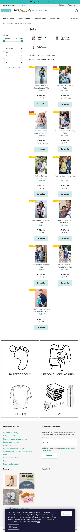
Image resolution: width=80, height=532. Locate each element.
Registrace (71, 5)
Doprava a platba (9, 445)
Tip (14, 59)
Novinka (14, 56)
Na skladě (14, 49)
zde (38, 522)
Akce (14, 52)
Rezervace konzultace (11, 464)
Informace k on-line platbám (13, 448)
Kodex (5, 455)
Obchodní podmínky (9, 5)
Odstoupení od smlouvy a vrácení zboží (17, 451)
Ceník (5, 461)
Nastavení (13, 527)
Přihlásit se (49, 456)
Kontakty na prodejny (11, 442)
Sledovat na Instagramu (20, 508)
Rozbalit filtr (12, 67)
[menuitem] (8, 18)
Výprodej (14, 63)
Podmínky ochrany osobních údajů (15, 439)
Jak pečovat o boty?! (10, 458)
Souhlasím (67, 514)
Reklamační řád (9, 436)
